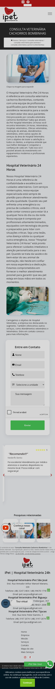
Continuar (27, 683)
